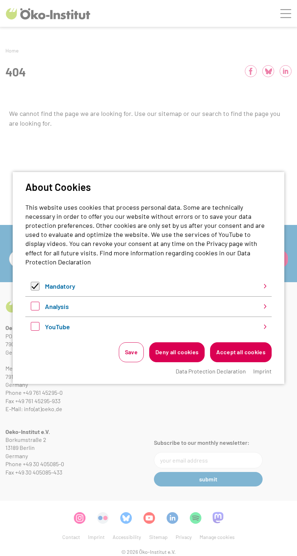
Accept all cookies (240, 351)
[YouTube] (35, 328)
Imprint (262, 371)
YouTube (57, 327)
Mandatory (60, 286)
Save (131, 351)
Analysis (57, 306)
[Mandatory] (35, 288)
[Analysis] (35, 308)
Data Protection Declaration (211, 371)
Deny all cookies (176, 351)
